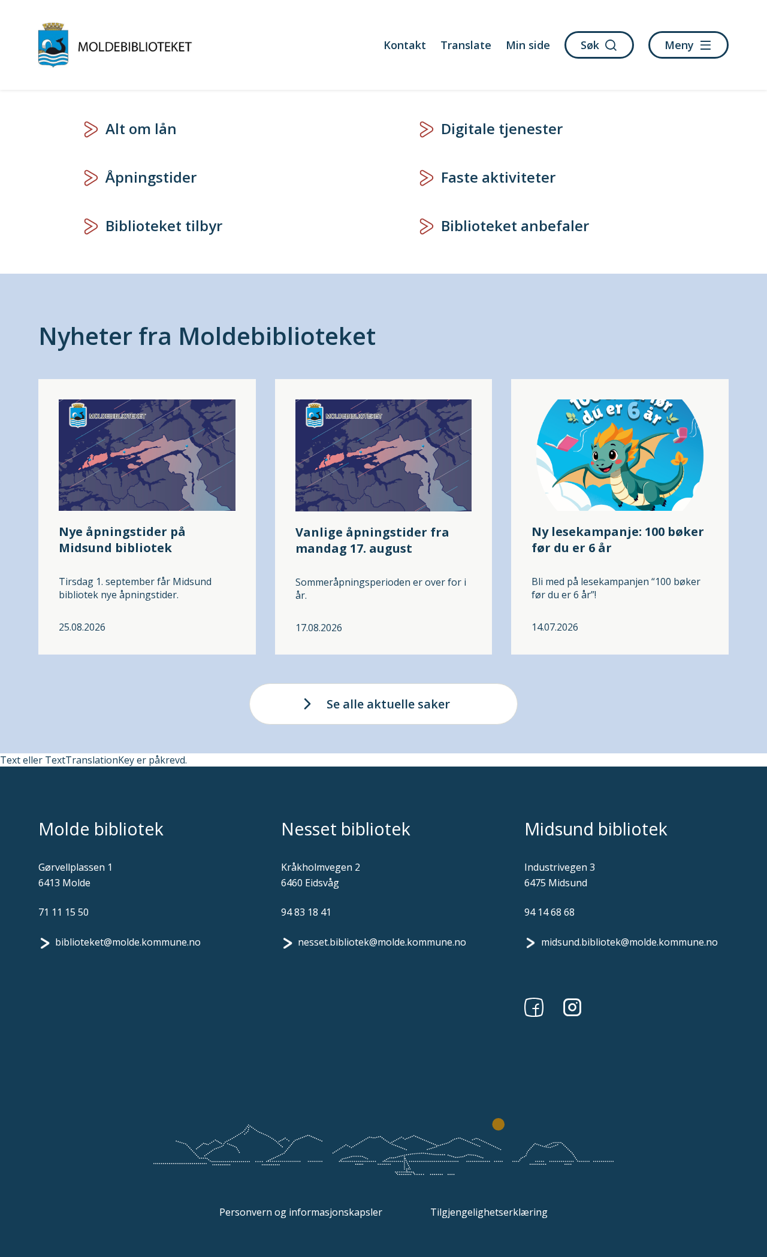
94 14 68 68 (549, 912)
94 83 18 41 (306, 912)
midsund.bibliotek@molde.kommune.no (629, 942)
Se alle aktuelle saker (388, 704)
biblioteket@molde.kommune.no (128, 942)
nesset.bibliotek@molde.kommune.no (382, 942)
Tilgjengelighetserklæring (489, 1212)
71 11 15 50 (63, 912)
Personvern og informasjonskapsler (300, 1212)
